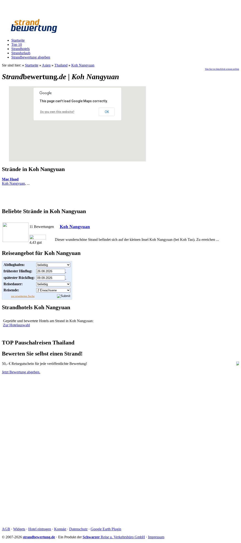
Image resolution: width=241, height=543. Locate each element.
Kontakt (60, 529)
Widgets (19, 529)
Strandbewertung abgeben (30, 57)
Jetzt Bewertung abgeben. (21, 372)
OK (107, 112)
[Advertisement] (120, 196)
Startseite (18, 40)
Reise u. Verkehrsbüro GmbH (114, 537)
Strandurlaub (20, 53)
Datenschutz (78, 529)
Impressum (156, 537)
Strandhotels (20, 49)
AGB (6, 529)
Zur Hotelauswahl (16, 325)
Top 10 (16, 45)
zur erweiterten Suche (23, 296)
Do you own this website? (57, 111)
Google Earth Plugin (106, 529)
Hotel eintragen (39, 529)
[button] (77, 121)
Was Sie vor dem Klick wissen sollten (222, 69)
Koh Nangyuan (13, 183)
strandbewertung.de (39, 537)
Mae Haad (10, 179)
